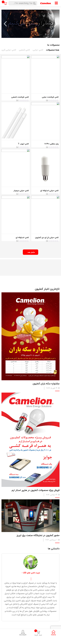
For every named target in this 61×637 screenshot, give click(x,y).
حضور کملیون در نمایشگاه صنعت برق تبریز (38, 535)
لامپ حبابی (38, 50)
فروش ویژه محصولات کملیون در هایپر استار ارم (36, 490)
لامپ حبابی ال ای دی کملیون (46, 237)
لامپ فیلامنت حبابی (50, 97)
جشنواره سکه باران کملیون (46, 383)
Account (22, 634)
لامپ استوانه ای (22, 237)
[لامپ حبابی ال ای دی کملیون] (45, 197)
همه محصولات (52, 50)
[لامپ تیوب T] (15, 104)
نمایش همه (31, 252)
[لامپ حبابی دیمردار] (15, 150)
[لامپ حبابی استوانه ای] (45, 150)
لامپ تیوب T (23, 143)
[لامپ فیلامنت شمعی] (15, 57)
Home (53, 634)
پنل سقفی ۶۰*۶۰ (51, 143)
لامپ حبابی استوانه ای (49, 190)
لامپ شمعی (24, 50)
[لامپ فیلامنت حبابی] (45, 57)
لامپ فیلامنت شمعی (20, 97)
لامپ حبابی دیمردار (21, 190)
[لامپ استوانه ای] (15, 197)
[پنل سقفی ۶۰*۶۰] (45, 104)
